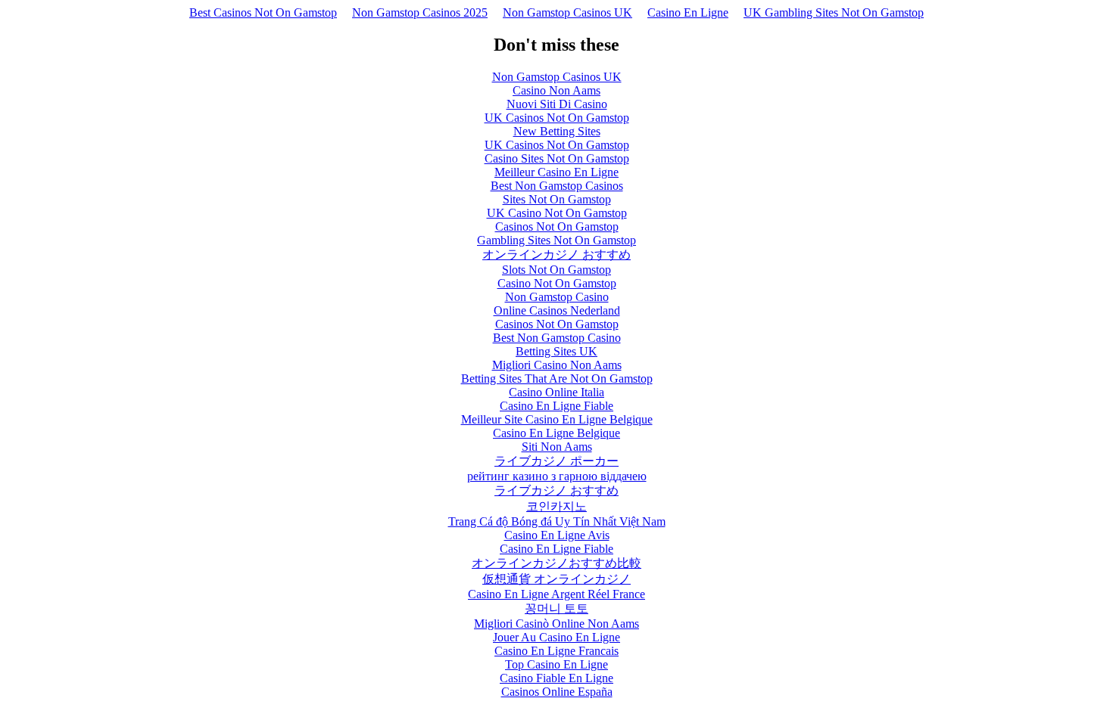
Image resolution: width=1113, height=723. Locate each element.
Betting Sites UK (556, 351)
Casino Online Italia (556, 392)
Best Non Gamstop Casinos (557, 185)
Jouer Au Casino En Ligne (556, 637)
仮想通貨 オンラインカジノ (556, 579)
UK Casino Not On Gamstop (557, 212)
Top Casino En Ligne (556, 664)
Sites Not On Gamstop (557, 199)
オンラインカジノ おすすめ (556, 254)
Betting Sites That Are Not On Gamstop (557, 378)
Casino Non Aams (556, 90)
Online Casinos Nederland (557, 310)
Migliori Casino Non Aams (557, 364)
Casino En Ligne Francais (556, 650)
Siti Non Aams (557, 446)
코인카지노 (556, 506)
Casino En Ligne (687, 12)
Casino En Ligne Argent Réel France (556, 594)
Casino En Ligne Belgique (556, 433)
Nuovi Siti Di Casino (557, 104)
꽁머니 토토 (556, 608)
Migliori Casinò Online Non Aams (556, 623)
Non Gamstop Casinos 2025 (420, 12)
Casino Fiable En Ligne (556, 678)
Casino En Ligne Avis (557, 535)
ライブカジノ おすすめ (556, 490)
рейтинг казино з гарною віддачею (557, 476)
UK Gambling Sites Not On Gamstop (834, 12)
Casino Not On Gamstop (556, 283)
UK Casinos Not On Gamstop (557, 117)
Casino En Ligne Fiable (556, 405)
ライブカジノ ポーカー (556, 461)
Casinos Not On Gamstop (557, 226)
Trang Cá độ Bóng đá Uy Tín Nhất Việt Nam (557, 521)
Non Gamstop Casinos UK (567, 12)
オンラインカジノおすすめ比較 (556, 563)
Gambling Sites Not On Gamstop (556, 240)
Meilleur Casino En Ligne (556, 172)
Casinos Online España (557, 691)
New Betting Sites (556, 131)
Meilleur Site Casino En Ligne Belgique (557, 419)
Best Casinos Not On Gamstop (263, 12)
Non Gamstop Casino (557, 296)
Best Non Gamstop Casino (557, 337)
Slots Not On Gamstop (556, 269)
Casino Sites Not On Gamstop (557, 158)
